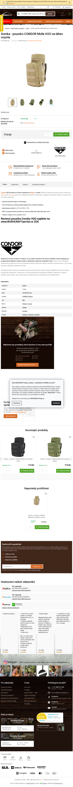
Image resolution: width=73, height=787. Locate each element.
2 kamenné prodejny (21, 173)
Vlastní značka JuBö (48, 173)
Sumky (24, 285)
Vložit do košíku (28, 471)
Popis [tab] (4, 184)
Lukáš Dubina (30, 783)
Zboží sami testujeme (50, 166)
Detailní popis (5, 112)
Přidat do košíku (62, 134)
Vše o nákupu (21, 7)
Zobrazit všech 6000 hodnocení (21, 590)
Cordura (24, 311)
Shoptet (44, 783)
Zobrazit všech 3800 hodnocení (21, 599)
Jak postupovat (10, 416)
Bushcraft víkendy (29, 695)
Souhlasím (56, 403)
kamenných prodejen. (19, 412)
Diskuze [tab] (25, 184)
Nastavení (16, 403)
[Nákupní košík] (69, 14)
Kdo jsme (27, 687)
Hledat (50, 14)
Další (68, 21)
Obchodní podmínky (7, 695)
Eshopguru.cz (58, 783)
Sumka (24, 307)
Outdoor (24, 315)
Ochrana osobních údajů (8, 701)
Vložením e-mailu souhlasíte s (21, 570)
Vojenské (36, 315)
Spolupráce (30, 7)
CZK (48, 7)
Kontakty (27, 704)
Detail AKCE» (11, 3)
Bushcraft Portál (29, 698)
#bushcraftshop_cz (63, 662)
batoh (3, 195)
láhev (33, 192)
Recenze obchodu (30, 701)
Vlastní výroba (11, 7)
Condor (3, 192)
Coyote (30, 304)
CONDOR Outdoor (27, 296)
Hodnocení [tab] (14, 184)
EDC (23, 300)
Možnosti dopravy (29, 123)
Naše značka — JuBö (31, 693)
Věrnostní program (6, 690)
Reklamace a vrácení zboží (9, 698)
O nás (3, 7)
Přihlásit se (36, 566)
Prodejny (27, 690)
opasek (12, 195)
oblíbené (62, 15)
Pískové (24, 304)
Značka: (60, 150)
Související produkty (38, 184)
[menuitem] (6, 21)
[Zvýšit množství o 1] (51, 134)
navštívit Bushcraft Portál (26, 365)
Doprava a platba (6, 687)
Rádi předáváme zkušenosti (23, 166)
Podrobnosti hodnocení (35, 41)
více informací (17, 722)
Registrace (68, 7)
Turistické (30, 315)
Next (71, 459)
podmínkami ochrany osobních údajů (29, 570)
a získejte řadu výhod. (38, 142)
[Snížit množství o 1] (45, 134)
